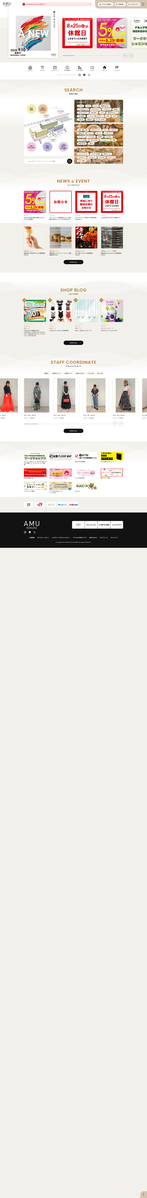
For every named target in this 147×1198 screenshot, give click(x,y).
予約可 (91, 143)
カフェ (105, 130)
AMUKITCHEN (31, 146)
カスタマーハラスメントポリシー (61, 537)
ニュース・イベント (83, 154)
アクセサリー (106, 109)
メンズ (88, 106)
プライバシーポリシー (43, 537)
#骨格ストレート (57, 373)
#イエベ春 (90, 373)
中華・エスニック (96, 130)
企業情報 (32, 537)
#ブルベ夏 (100, 373)
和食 (80, 130)
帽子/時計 (93, 112)
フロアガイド (82, 157)
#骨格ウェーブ (68, 373)
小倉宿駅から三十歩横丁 (63, 146)
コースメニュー (105, 140)
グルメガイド (92, 157)
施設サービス (107, 154)
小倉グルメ (113, 130)
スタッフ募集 (82, 160)
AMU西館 (31, 109)
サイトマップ (114, 537)
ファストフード (108, 133)
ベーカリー (81, 136)
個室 (114, 140)
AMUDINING (42, 109)
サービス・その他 (100, 119)
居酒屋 (100, 136)
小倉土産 (81, 119)
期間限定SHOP (105, 106)
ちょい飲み (108, 136)
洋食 (86, 130)
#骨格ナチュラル (80, 373)
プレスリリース (103, 537)
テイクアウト (91, 136)
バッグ (102, 112)
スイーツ (98, 133)
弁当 (108, 116)
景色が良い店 (82, 143)
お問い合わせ (93, 537)
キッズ (95, 106)
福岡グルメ (81, 133)
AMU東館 (47, 146)
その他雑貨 (81, 116)
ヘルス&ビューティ (83, 109)
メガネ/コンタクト (83, 112)
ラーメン (90, 133)
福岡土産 (89, 119)
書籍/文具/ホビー (112, 112)
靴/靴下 (116, 109)
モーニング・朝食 (83, 140)
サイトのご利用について (80, 537)
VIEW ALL (73, 262)
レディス (81, 106)
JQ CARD (101, 157)
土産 (114, 116)
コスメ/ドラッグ (95, 109)
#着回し (46, 373)
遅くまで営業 (94, 140)
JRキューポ (111, 157)
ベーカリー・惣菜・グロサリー (95, 116)
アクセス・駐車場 (96, 154)
